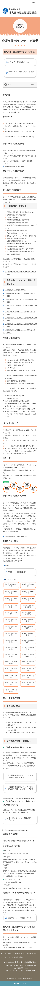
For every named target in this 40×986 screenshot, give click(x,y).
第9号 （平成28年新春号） (11, 662)
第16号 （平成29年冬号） (28, 634)
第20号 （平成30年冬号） (28, 620)
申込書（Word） (28, 859)
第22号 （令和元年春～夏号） (28, 613)
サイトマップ (6, 957)
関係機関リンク (19, 953)
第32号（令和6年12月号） (18, 572)
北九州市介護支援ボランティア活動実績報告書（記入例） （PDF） (21, 788)
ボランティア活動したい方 (18, 62)
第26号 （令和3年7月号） (28, 599)
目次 (9, 84)
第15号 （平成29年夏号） (11, 641)
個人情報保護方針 (18, 957)
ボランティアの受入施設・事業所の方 (21, 72)
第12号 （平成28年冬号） (28, 648)
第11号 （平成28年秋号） (11, 655)
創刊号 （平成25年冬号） (11, 690)
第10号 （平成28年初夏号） (28, 655)
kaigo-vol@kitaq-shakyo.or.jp (24, 798)
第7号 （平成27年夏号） (11, 669)
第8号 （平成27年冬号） (28, 662)
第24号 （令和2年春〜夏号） (28, 606)
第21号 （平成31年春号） (11, 620)
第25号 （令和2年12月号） (11, 606)
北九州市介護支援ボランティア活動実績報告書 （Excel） (20, 776)
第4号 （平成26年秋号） (28, 676)
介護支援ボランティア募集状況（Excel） (19, 819)
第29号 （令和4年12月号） (11, 592)
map (26, 968)
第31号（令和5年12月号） (11, 585)
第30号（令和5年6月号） (28, 585)
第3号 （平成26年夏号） (11, 683)
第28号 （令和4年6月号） (28, 592)
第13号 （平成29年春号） (11, 648)
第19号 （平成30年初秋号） (11, 627)
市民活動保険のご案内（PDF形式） (17, 536)
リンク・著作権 (6, 953)
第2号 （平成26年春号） (28, 683)
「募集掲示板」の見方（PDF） (15, 290)
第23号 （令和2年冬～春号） (11, 613)
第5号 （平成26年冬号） (11, 676)
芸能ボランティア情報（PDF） (20, 918)
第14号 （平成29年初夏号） (28, 641)
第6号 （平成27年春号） (28, 669)
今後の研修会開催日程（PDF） (15, 166)
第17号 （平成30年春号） (11, 634)
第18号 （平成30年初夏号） (28, 627)
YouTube (33, 907)
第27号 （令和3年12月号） (11, 599)
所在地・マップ (31, 953)
